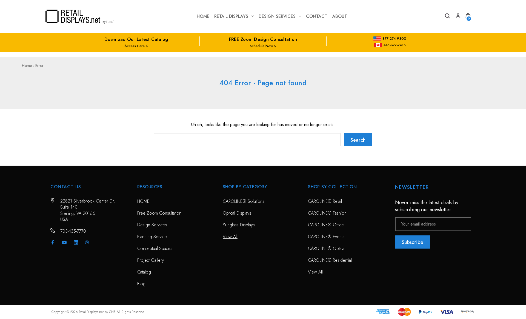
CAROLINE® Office (326, 225)
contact (316, 16)
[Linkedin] (76, 242)
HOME (143, 201)
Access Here (134, 46)
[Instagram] (87, 242)
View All (230, 236)
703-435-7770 (73, 231)
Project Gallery (150, 260)
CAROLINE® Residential (330, 260)
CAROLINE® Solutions (243, 201)
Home (203, 16)
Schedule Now (261, 46)
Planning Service (152, 236)
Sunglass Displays (239, 225)
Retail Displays (231, 16)
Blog (141, 284)
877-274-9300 (394, 38)
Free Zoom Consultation (159, 213)
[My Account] (457, 16)
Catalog (144, 272)
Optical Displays (237, 213)
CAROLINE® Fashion (327, 213)
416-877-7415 (395, 45)
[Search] (447, 16)
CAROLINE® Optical (326, 248)
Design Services (277, 16)
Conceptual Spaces (154, 248)
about (339, 16)
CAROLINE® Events (326, 236)
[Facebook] (52, 242)
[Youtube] (64, 242)
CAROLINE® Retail (325, 201)
